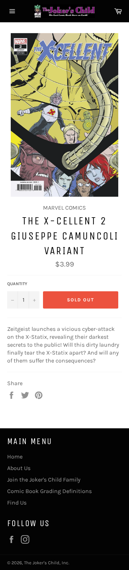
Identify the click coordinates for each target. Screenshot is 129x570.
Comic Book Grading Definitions (49, 491)
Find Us (17, 502)
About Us (18, 468)
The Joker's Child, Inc (46, 562)
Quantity (17, 283)
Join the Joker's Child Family (43, 479)
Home (15, 456)
